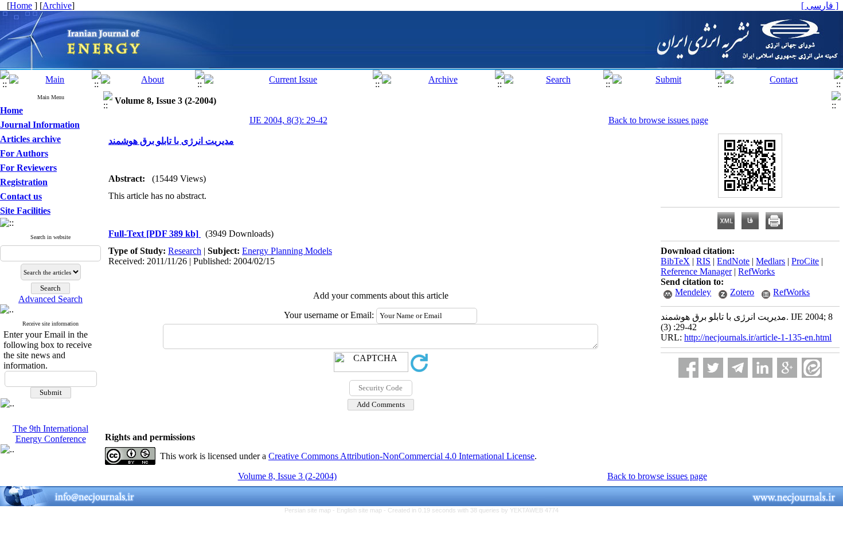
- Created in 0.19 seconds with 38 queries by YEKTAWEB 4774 (471, 510)
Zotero (742, 292)
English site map (360, 510)
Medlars (770, 261)
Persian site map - (310, 510)
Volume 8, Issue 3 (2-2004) (287, 476)
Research (184, 251)
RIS (703, 261)
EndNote (733, 261)
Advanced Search (50, 299)
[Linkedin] (762, 368)
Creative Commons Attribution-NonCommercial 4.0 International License (401, 456)
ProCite (805, 261)
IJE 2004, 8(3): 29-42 (288, 120)
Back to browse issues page (658, 120)
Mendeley (693, 292)
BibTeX (675, 261)
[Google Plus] (787, 368)
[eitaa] (812, 368)
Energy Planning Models (287, 251)
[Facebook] (688, 368)
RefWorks (756, 271)
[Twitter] (713, 368)
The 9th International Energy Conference (50, 434)
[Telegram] (738, 368)
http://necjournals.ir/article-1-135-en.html (758, 337)
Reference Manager (696, 271)
